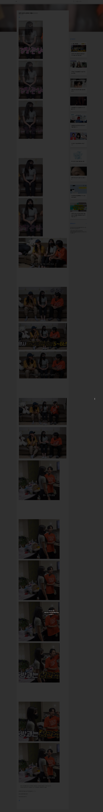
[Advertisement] (43, 406)
